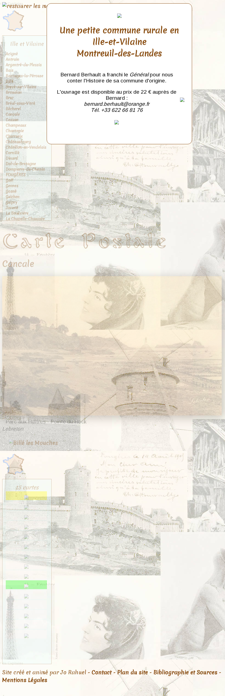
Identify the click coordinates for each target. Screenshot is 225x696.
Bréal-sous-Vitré (20, 103)
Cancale (13, 114)
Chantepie (15, 131)
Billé (9, 81)
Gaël (9, 180)
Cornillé (12, 153)
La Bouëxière (17, 213)
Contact (102, 672)
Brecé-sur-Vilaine (21, 87)
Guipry (12, 202)
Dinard (12, 158)
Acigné (12, 54)
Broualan (14, 92)
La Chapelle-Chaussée (25, 218)
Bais (9, 70)
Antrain (12, 59)
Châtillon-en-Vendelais (26, 147)
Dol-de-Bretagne (21, 164)
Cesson (12, 120)
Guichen (12, 196)
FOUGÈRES (16, 175)
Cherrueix (14, 136)
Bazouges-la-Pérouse (24, 76)
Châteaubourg (18, 142)
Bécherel (13, 109)
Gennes (12, 185)
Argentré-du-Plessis (24, 65)
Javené (12, 207)
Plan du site (132, 672)
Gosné (11, 191)
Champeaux (16, 125)
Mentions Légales (24, 680)
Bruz (10, 98)
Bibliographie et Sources (185, 672)
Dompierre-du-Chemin (25, 169)
